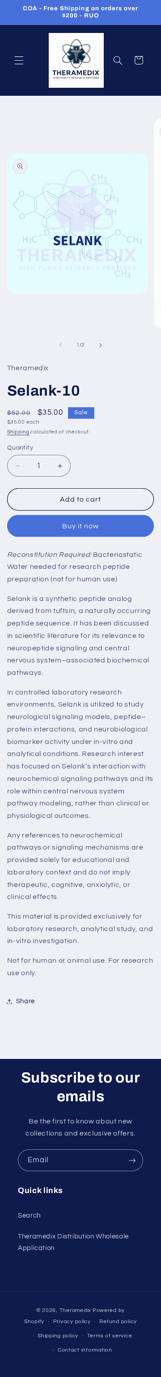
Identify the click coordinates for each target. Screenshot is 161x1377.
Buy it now (80, 526)
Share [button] (25, 1001)
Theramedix (75, 1310)
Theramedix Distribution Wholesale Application (73, 1242)
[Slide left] (60, 345)
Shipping (18, 431)
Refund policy (118, 1321)
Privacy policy (72, 1321)
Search (29, 1215)
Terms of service (109, 1335)
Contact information (85, 1350)
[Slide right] (100, 345)
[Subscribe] (132, 1160)
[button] (18, 60)
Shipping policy (58, 1335)
